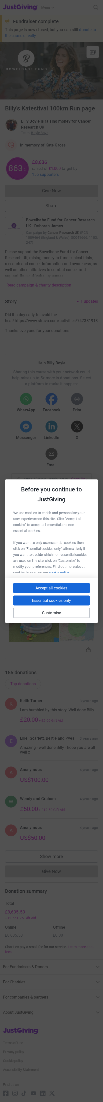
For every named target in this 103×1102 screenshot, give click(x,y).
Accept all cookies (51, 587)
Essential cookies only (51, 600)
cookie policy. (59, 572)
